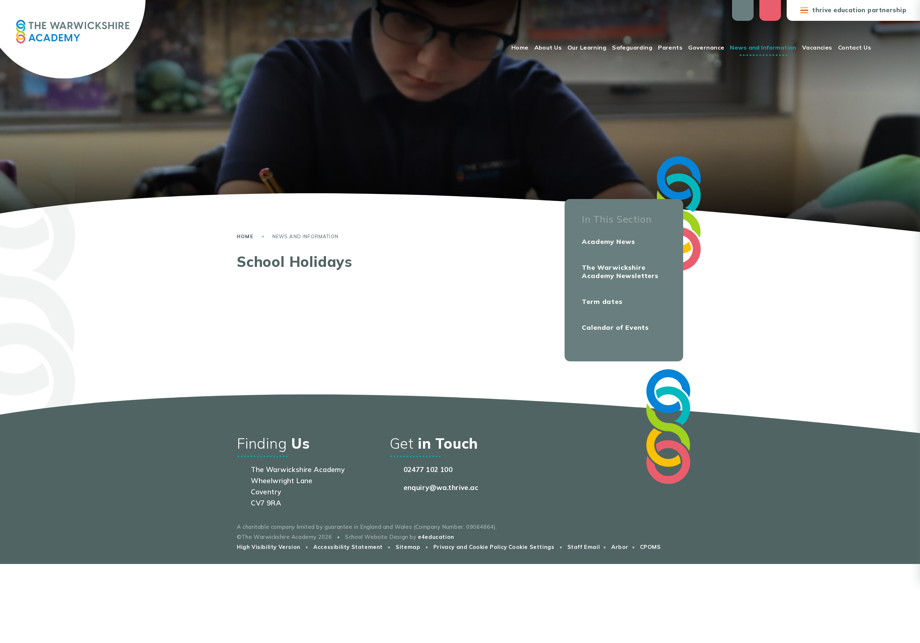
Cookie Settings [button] (531, 546)
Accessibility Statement (348, 546)
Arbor (620, 546)
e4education (436, 536)
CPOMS (650, 546)
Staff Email (583, 546)
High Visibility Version (268, 546)
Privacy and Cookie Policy (470, 546)
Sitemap (408, 546)
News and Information (305, 236)
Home (245, 236)
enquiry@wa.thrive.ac (441, 487)
